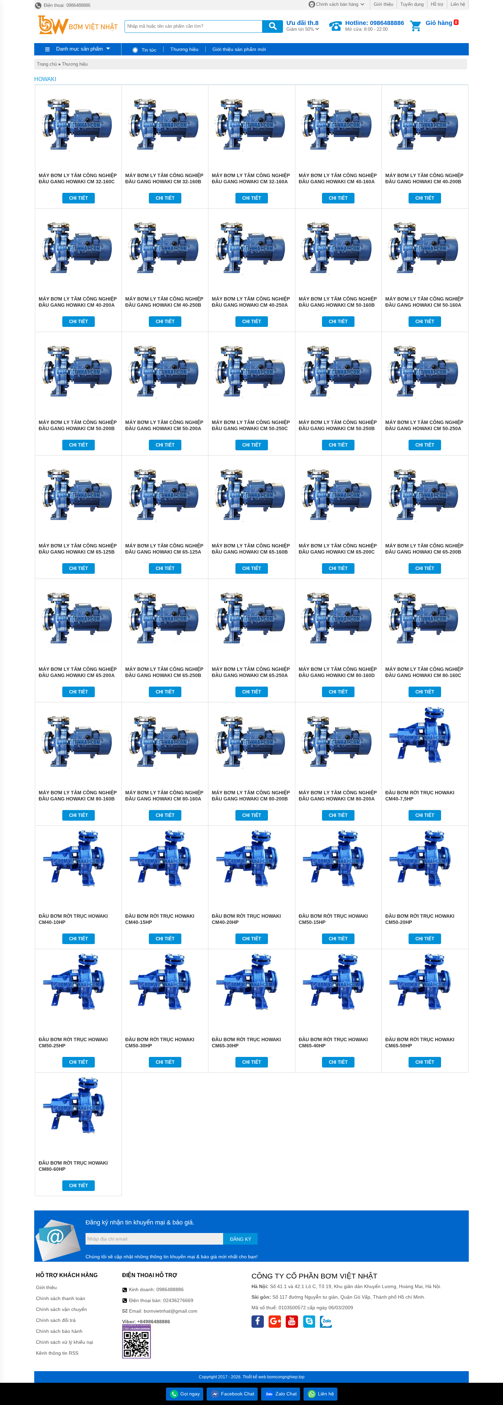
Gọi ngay (189, 1393)
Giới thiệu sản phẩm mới (239, 49)
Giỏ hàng (439, 22)
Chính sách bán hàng (337, 4)
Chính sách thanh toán (60, 1298)
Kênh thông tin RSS (57, 1353)
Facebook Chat (237, 1393)
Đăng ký (240, 1239)
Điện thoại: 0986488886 (66, 5)
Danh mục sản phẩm (79, 49)
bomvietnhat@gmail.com (170, 1311)
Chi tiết (78, 198)
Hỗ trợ (437, 4)
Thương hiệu (184, 49)
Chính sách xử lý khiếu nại (64, 1342)
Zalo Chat (285, 1393)
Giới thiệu (383, 4)
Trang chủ (47, 64)
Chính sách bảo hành (59, 1331)
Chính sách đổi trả (56, 1320)
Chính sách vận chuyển (61, 1309)
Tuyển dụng (412, 4)
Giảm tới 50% (302, 25)
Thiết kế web (254, 1377)
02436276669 (178, 1300)
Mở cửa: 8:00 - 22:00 (374, 25)
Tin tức (148, 50)
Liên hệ (458, 4)
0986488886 (170, 1289)
